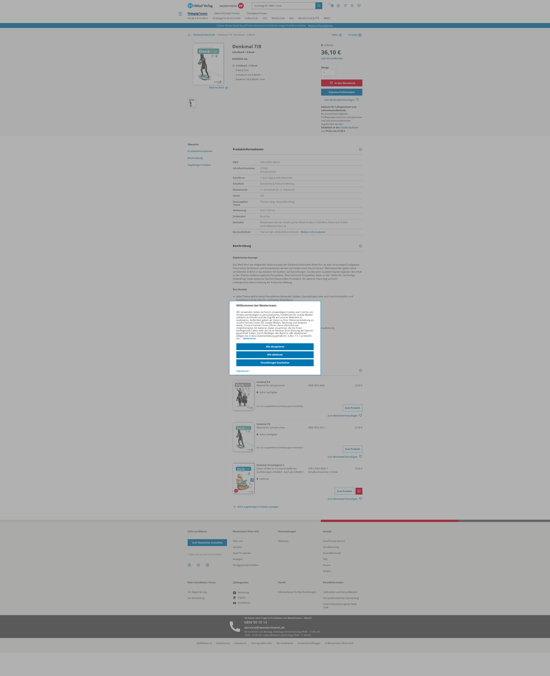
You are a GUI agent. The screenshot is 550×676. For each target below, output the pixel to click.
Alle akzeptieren (275, 346)
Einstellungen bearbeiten (275, 362)
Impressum (242, 370)
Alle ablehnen (275, 354)
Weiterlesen (249, 338)
